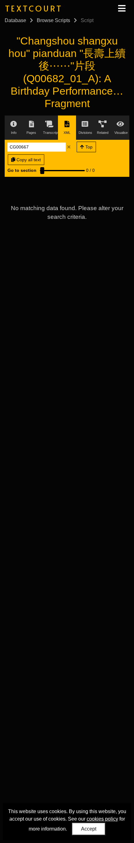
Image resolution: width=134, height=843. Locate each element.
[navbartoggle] (121, 8)
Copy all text (28, 159)
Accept (88, 828)
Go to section (21, 170)
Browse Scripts (53, 20)
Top (88, 146)
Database (15, 20)
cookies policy (102, 819)
